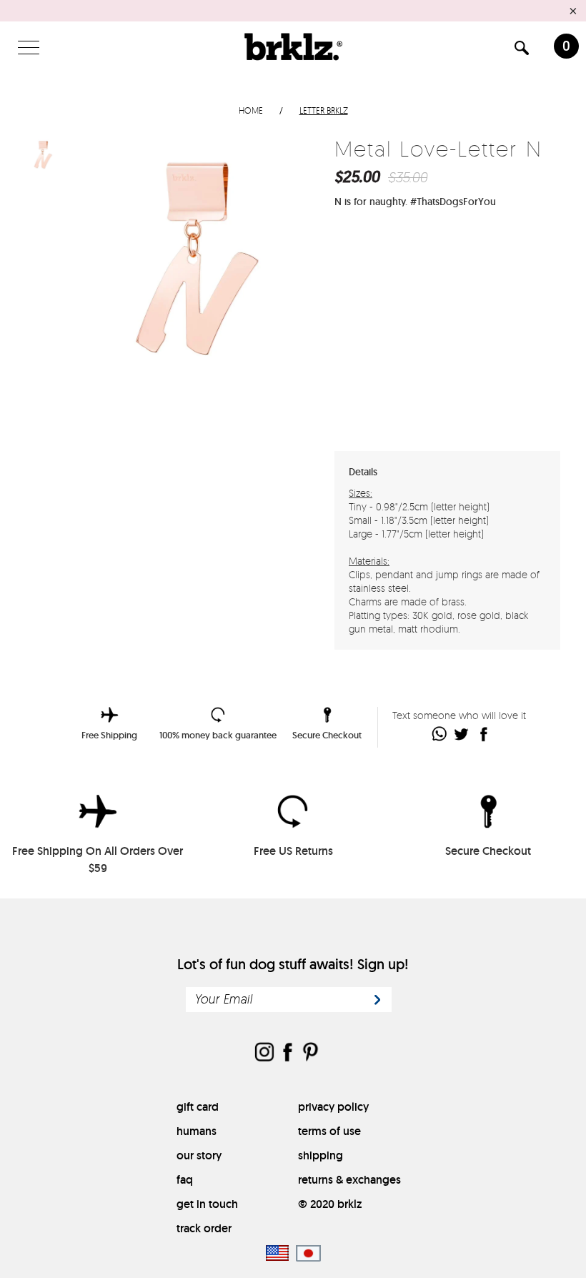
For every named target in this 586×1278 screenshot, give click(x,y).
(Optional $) (453, 397)
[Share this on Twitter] (462, 733)
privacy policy (333, 1106)
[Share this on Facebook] (484, 733)
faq (185, 1179)
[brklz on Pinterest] (310, 1053)
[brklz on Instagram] (264, 1053)
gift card (198, 1106)
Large (469, 246)
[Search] (522, 50)
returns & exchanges (349, 1179)
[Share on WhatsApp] (440, 733)
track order (204, 1228)
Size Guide (521, 246)
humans (197, 1131)
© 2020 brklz (330, 1204)
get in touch (207, 1204)
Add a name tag (379, 398)
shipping (320, 1155)
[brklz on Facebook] (287, 1053)
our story (199, 1155)
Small (429, 246)
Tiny (388, 246)
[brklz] (293, 46)
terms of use (329, 1131)
